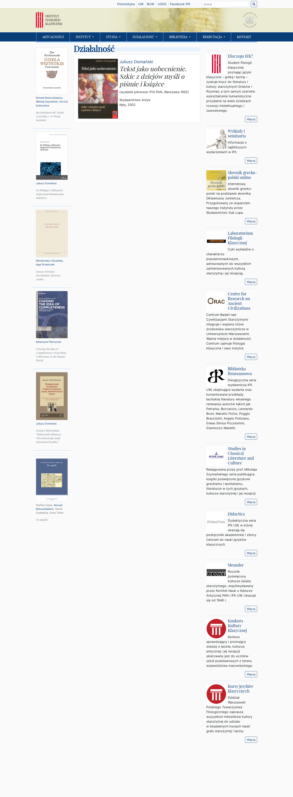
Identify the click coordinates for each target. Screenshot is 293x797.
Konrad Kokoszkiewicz (49, 97)
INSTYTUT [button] (83, 37)
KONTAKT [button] (244, 37)
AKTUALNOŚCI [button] (53, 37)
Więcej (251, 119)
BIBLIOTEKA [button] (178, 37)
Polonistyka (126, 4)
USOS (162, 4)
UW (141, 4)
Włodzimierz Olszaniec (49, 260)
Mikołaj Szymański (47, 101)
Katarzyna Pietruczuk (48, 341)
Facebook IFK (180, 4)
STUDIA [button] (112, 37)
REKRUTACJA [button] (213, 37)
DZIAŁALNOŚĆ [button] (144, 37)
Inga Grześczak (45, 264)
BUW (150, 4)
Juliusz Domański (46, 183)
